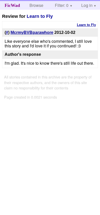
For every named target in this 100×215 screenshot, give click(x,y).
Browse (36, 5)
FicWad (12, 5)
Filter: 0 (61, 5)
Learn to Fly (40, 16)
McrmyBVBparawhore (32, 32)
